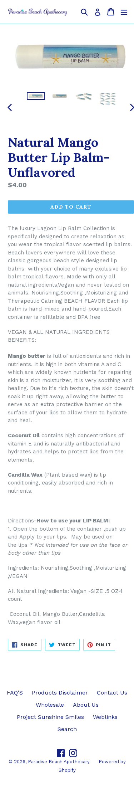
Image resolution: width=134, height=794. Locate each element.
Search (67, 729)
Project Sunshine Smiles (50, 716)
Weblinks (105, 716)
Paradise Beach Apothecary (59, 761)
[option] (36, 95)
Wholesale (50, 704)
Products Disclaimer (60, 692)
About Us (86, 704)
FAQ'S (15, 692)
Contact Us (112, 692)
